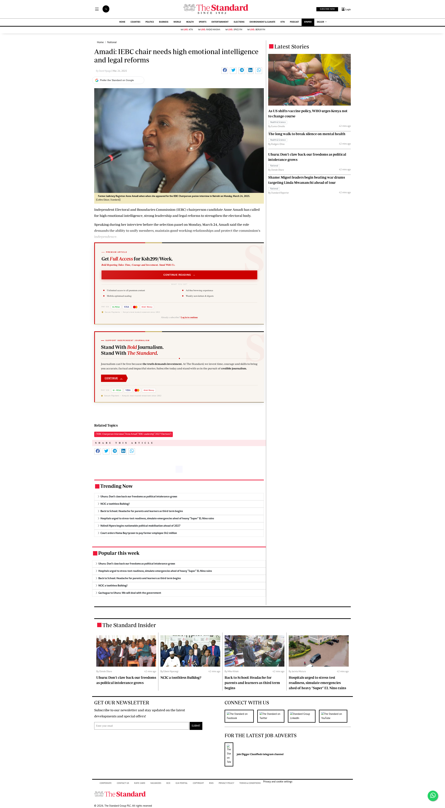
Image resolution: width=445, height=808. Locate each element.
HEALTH (190, 22)
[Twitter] (272, 716)
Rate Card (139, 783)
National (112, 42)
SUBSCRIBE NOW (327, 9)
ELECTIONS (239, 22)
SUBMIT (196, 726)
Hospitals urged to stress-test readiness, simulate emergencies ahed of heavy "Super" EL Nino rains (317, 682)
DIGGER (321, 22)
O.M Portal (182, 783)
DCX (168, 783)
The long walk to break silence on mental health (306, 134)
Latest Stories (291, 46)
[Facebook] (241, 716)
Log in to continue (189, 317)
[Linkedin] (303, 716)
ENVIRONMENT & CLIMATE (262, 22)
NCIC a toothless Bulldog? (180, 677)
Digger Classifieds (251, 754)
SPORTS (202, 22)
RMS (211, 783)
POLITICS (149, 22)
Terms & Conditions (250, 783)
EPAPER (308, 22)
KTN (283, 22)
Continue (114, 378)
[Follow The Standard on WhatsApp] (433, 796)
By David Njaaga (104, 71)
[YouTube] (335, 716)
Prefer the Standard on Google (117, 80)
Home (100, 42)
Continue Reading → (179, 274)
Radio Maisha (210, 30)
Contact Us (123, 783)
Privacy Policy (226, 783)
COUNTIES (135, 22)
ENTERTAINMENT (220, 22)
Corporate (106, 783)
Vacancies (155, 783)
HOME (122, 22)
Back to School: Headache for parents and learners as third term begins (252, 682)
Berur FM (257, 30)
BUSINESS (163, 22)
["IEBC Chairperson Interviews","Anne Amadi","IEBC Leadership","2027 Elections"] (133, 434)
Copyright (198, 783)
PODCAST (294, 22)
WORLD (177, 22)
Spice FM (235, 30)
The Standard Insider (129, 625)
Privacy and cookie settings (277, 781)
